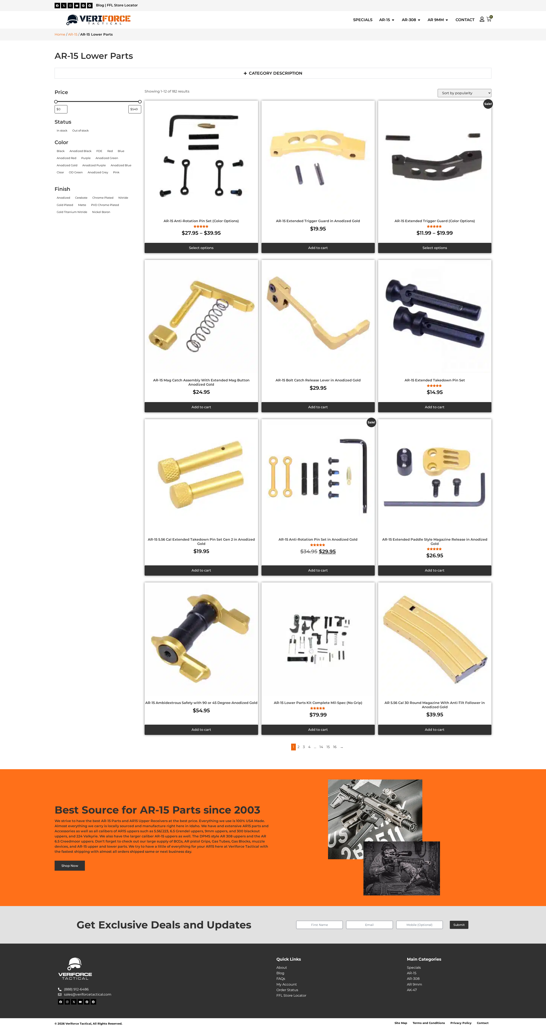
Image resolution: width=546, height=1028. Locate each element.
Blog (100, 5)
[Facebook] (57, 5)
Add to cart (318, 248)
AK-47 (412, 990)
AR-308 (413, 979)
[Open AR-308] (419, 20)
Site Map (401, 1023)
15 (328, 747)
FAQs (280, 979)
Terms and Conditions (429, 1023)
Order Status (287, 990)
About (281, 968)
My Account (286, 984)
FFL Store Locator (122, 5)
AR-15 (72, 34)
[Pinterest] (83, 5)
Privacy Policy (461, 1023)
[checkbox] (62, 130)
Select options (201, 248)
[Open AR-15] (393, 20)
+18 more (61, 178)
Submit (459, 925)
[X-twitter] (64, 5)
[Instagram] (70, 5)
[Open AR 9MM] (447, 20)
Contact (483, 1023)
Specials (414, 968)
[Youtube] (77, 5)
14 (321, 747)
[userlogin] (482, 19)
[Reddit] (90, 5)
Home (60, 34)
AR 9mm (414, 984)
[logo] (98, 20)
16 (335, 747)
